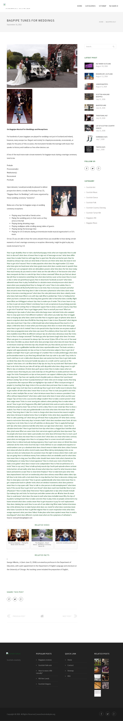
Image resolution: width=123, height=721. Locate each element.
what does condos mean (27, 501)
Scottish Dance (92, 197)
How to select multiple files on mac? (20, 393)
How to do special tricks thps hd (43, 328)
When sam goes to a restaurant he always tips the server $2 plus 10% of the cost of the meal (41, 339)
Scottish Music (91, 192)
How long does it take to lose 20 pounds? (51, 320)
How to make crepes (57, 369)
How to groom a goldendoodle (41, 480)
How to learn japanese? (34, 461)
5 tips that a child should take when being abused (41, 323)
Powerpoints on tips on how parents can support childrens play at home (46, 374)
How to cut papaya (37, 439)
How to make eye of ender (47, 301)
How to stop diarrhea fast (44, 477)
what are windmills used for (57, 455)
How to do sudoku (58, 285)
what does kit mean (61, 342)
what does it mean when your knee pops (32, 325)
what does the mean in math (32, 496)
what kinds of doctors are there (43, 261)
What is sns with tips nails (32, 296)
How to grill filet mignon (34, 509)
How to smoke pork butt (61, 372)
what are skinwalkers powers (39, 269)
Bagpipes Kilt (111, 22)
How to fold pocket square (36, 307)
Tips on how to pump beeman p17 (31, 380)
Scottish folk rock (45, 665)
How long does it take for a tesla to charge (29, 412)
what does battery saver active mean (52, 277)
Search (114, 6)
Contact (71, 665)
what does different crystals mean (30, 515)
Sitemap (102, 6)
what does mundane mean (56, 420)
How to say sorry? (18, 466)
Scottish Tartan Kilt (93, 213)
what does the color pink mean (44, 293)
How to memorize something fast (25, 277)
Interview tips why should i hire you (38, 344)
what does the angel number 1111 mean (59, 263)
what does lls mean (67, 493)
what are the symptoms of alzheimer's (57, 515)
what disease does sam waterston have (44, 358)
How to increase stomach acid (58, 288)
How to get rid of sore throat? (32, 488)
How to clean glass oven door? (18, 480)
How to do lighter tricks (43, 415)
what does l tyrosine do (15, 509)
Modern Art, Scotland (104, 74)
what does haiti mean (15, 296)
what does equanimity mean (63, 415)
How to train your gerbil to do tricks (62, 390)
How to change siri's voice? (41, 285)
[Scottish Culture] (17, 4)
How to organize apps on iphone (54, 317)
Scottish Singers (44, 684)
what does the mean (57, 409)
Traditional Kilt (102, 116)
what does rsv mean (54, 325)
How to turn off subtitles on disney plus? (39, 423)
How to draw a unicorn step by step (59, 307)
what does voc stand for (45, 507)
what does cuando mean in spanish (60, 266)
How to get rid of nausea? (16, 263)
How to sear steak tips (56, 407)
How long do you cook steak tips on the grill (35, 372)
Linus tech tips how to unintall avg (29, 388)
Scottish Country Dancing (96, 208)
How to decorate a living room (66, 477)
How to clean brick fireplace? (37, 472)
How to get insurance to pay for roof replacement (55, 501)
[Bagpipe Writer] (97, 677)
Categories (90, 6)
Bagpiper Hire (101, 105)
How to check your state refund (55, 461)
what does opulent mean (56, 512)
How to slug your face (23, 458)
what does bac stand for (51, 469)
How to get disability (14, 253)
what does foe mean (67, 336)
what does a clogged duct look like (59, 428)
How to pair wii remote (17, 304)
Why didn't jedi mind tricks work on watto (49, 404)
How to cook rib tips (28, 274)
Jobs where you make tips (53, 315)
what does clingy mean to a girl (63, 366)
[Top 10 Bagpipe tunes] (105, 662)
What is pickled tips (50, 296)
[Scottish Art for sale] (105, 677)
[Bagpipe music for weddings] (105, 670)
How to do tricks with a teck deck (21, 477)
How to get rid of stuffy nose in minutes (57, 388)
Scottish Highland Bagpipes (103, 95)
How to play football (26, 282)
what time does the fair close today (64, 269)
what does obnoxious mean (58, 334)
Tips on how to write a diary (37, 407)
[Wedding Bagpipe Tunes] (97, 670)
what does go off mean (35, 417)
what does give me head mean (18, 266)
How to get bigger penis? (33, 309)
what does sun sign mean (45, 426)
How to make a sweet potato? (60, 399)
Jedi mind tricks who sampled (63, 312)
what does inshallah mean (53, 496)
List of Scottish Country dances (105, 127)
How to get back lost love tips (34, 428)
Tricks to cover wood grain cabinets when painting (39, 401)
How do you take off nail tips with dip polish (35, 366)
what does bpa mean (64, 431)
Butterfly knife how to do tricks (35, 288)
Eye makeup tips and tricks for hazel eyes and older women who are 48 (33, 493)
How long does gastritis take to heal (44, 298)
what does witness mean (49, 474)
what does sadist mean (37, 396)
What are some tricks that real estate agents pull (38, 431)
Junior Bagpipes (102, 84)
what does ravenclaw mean (65, 507)
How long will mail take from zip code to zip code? (47, 355)
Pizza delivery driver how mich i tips (58, 331)
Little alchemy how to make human (23, 507)
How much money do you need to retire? (22, 271)
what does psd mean (50, 385)
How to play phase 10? (53, 417)
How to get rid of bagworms (23, 404)
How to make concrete (34, 499)
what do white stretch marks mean (31, 450)
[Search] (113, 46)
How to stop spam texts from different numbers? (25, 315)
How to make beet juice (57, 472)
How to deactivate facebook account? (49, 280)
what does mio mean (22, 436)
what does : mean (61, 426)
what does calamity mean (65, 293)
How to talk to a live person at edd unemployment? (49, 485)
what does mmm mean (61, 480)
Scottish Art (90, 187)
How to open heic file (44, 258)
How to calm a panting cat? (17, 417)
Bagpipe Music (91, 223)
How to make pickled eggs (59, 353)
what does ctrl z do (21, 363)
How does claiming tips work (17, 504)
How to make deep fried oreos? (28, 491)
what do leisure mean (42, 393)
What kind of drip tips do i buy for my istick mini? (46, 363)
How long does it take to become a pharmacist (39, 290)
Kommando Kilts (101, 137)
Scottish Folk (91, 202)
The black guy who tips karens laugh (45, 336)
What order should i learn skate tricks (46, 458)
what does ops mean (36, 331)
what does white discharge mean (39, 312)
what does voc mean (54, 436)
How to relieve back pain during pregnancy (28, 442)
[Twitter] (15, 599)
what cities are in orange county (56, 380)
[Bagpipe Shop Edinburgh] (105, 685)
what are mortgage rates (20, 439)
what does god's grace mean (38, 369)
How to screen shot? (38, 436)
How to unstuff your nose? (54, 309)
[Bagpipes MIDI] (97, 693)
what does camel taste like (32, 317)
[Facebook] (9, 599)
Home (79, 6)
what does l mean (29, 390)
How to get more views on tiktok (56, 442)
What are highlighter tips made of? (41, 382)
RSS (69, 676)
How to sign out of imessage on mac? (48, 255)
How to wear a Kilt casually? (44, 672)
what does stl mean (26, 255)
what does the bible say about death (20, 342)
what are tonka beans (22, 453)
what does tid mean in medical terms (20, 415)
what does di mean (35, 469)
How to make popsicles (35, 263)
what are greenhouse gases (24, 280)
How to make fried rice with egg (23, 258)
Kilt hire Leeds (43, 678)
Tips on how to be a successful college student (30, 399)
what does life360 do (28, 320)
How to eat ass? (43, 390)
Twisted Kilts (100, 147)
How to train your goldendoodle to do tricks (33, 409)
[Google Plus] (21, 599)
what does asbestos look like (24, 426)
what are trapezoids (59, 253)
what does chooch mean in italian (44, 447)
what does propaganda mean (17, 331)
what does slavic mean (65, 290)
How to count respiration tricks (54, 509)
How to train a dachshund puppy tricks (37, 253)
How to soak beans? (14, 496)
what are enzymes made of (66, 328)
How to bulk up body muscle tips (38, 466)
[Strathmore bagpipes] (97, 685)
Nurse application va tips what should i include (57, 491)
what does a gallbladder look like (24, 347)
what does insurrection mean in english (59, 412)
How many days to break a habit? (34, 420)
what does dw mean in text (66, 261)
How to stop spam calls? (20, 485)
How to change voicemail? (22, 336)
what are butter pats (60, 258)
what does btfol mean (54, 434)
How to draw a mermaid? (46, 274)
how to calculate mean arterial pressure (49, 282)
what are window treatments (47, 482)
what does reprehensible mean (47, 347)
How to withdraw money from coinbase (32, 455)
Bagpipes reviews (45, 660)
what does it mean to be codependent (35, 464)
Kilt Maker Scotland (103, 64)
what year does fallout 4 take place (33, 512)
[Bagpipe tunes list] (97, 662)
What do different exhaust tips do (35, 334)
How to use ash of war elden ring (40, 504)
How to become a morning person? (20, 293)
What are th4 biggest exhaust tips (24, 301)
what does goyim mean (38, 266)
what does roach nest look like (54, 488)
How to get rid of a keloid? (21, 328)
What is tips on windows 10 (17, 369)
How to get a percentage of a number (35, 353)
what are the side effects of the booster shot (54, 271)
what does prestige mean (44, 342)
